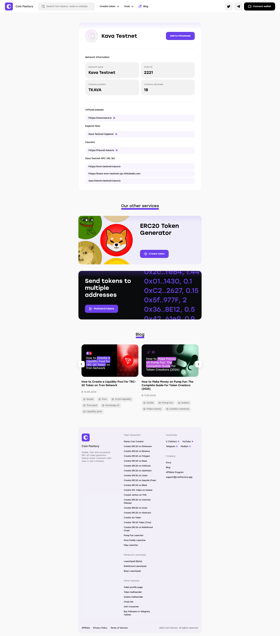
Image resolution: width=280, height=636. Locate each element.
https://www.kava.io (100, 118)
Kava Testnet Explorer (101, 134)
